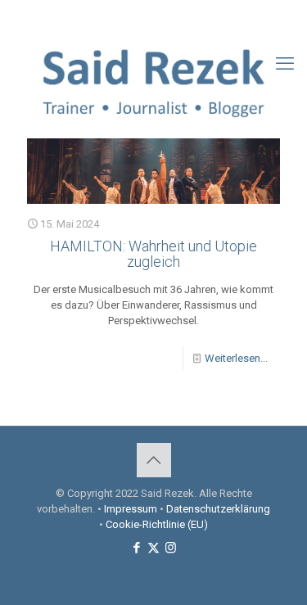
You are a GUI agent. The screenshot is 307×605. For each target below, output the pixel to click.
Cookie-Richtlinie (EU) (157, 524)
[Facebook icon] (134, 17)
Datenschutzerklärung (218, 509)
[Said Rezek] (153, 80)
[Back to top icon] (154, 460)
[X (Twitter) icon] (154, 17)
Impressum (130, 509)
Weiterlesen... (236, 358)
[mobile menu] (285, 64)
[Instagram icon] (175, 17)
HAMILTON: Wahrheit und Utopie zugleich (153, 253)
